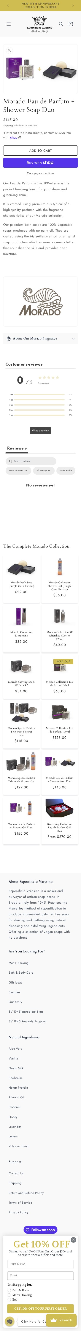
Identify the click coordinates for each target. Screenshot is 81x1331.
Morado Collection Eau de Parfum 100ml (59, 730)
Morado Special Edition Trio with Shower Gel (21, 779)
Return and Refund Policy (26, 1193)
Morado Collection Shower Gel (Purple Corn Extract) (59, 586)
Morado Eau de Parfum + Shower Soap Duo (59, 779)
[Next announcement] (73, 5)
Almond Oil (17, 1097)
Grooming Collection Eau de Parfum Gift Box (59, 827)
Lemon (13, 1136)
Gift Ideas (15, 982)
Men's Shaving (19, 963)
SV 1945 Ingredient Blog (26, 1011)
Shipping (8, 125)
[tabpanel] (40, 495)
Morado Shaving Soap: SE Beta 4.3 (21, 683)
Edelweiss (15, 1078)
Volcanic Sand (19, 1146)
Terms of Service (20, 1202)
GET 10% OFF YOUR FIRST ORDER (40, 1308)
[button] (8, 24)
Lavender (15, 1126)
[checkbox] (65, 471)
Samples (14, 992)
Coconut (14, 1107)
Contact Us (16, 1173)
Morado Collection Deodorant (21, 634)
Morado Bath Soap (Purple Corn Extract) (21, 584)
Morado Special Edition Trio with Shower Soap (21, 732)
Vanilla (13, 1058)
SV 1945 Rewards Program (28, 1021)
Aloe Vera (15, 1048)
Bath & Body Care (21, 972)
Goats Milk (16, 1068)
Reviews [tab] (17, 448)
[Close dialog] (73, 1240)
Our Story (15, 1002)
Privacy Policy (18, 1212)
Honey (13, 1117)
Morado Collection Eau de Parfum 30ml (59, 683)
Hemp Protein (18, 1087)
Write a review (40, 430)
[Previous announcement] (8, 5)
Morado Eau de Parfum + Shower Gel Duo (21, 826)
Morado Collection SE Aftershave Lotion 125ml (60, 636)
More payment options (40, 173)
